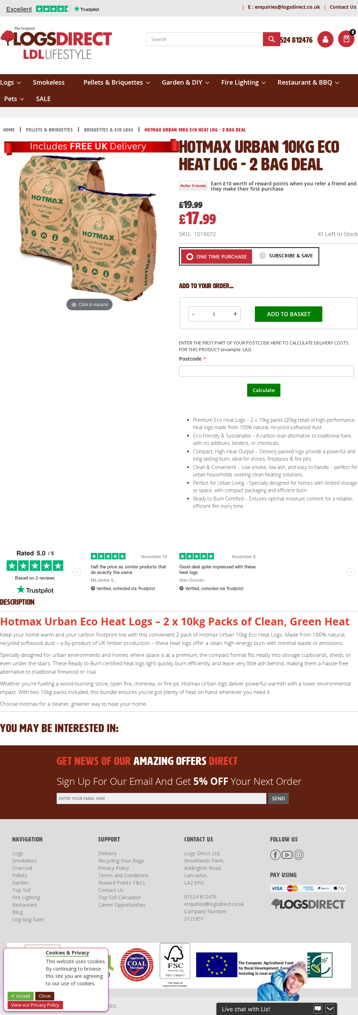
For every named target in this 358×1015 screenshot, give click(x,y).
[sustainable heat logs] (146, 342)
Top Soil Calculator (119, 897)
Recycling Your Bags (121, 860)
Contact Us (343, 6)
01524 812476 (200, 896)
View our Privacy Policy (35, 1005)
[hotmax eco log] (90, 342)
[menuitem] (10, 82)
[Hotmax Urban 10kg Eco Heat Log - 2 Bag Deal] (146, 453)
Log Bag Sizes (28, 919)
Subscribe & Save (290, 255)
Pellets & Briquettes (50, 130)
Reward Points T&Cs (121, 882)
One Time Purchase (221, 256)
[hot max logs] (146, 397)
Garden (20, 882)
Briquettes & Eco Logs (109, 130)
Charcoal (22, 868)
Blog (17, 912)
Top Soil (21, 890)
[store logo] (56, 44)
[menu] (179, 90)
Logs (17, 853)
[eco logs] (33, 453)
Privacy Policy (113, 868)
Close (45, 996)
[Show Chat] (317, 1009)
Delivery (107, 853)
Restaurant (24, 904)
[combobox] (213, 39)
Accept (22, 996)
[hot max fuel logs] (89, 397)
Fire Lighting (26, 897)
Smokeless (24, 860)
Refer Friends (193, 185)
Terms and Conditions (123, 875)
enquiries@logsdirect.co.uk (284, 6)
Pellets (19, 875)
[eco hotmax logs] (89, 453)
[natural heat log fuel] (33, 397)
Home (9, 130)
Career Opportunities (121, 904)
